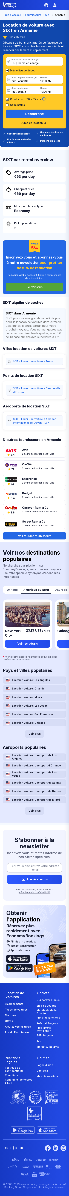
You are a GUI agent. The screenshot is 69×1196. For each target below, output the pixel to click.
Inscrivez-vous (37, 879)
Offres (9, 1020)
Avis (39, 1041)
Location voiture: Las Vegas (30, 705)
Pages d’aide (45, 1064)
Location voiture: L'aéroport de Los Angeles (34, 757)
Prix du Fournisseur (17, 1032)
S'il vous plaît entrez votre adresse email (35, 867)
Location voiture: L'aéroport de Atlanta (36, 782)
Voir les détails (27, 643)
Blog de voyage (46, 1005)
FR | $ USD (15, 1147)
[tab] (12, 590)
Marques (10, 1015)
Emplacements (14, 1003)
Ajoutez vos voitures (18, 1026)
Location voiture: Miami (27, 697)
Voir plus (34, 733)
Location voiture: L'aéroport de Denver (36, 791)
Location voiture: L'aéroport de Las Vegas (34, 774)
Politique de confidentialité (14, 1069)
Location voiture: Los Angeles (31, 679)
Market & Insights (48, 1046)
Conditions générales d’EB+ (18, 1081)
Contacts (42, 1070)
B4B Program (45, 1035)
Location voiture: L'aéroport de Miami (36, 799)
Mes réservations (48, 1076)
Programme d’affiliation (44, 1029)
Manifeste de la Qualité (47, 1012)
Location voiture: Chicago (28, 722)
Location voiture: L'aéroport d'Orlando (36, 765)
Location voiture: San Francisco (32, 714)
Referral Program (47, 1023)
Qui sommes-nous (48, 999)
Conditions (12, 1075)
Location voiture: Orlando (28, 688)
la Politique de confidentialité (34, 892)
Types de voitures (16, 1009)
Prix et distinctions (48, 1017)
